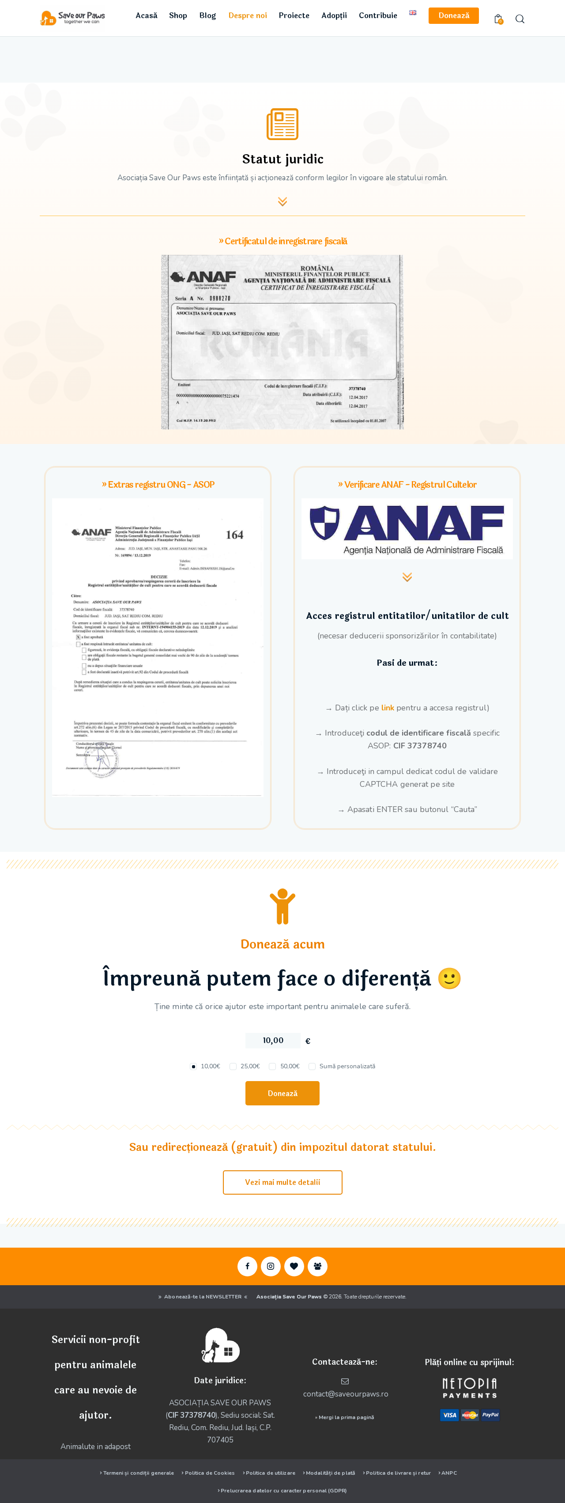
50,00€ (290, 1066)
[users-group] (318, 1266)
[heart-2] (294, 1266)
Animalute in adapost (95, 1447)
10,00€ (211, 1066)
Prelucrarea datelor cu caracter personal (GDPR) (284, 1490)
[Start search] (520, 19)
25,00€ (250, 1066)
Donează (282, 1093)
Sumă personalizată (347, 1066)
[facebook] (247, 1266)
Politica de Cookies (210, 1472)
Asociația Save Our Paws (289, 1296)
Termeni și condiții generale (138, 1472)
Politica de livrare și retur (398, 1472)
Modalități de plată (330, 1472)
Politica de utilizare (270, 1472)
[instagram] (271, 1266)
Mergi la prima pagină (346, 1417)
